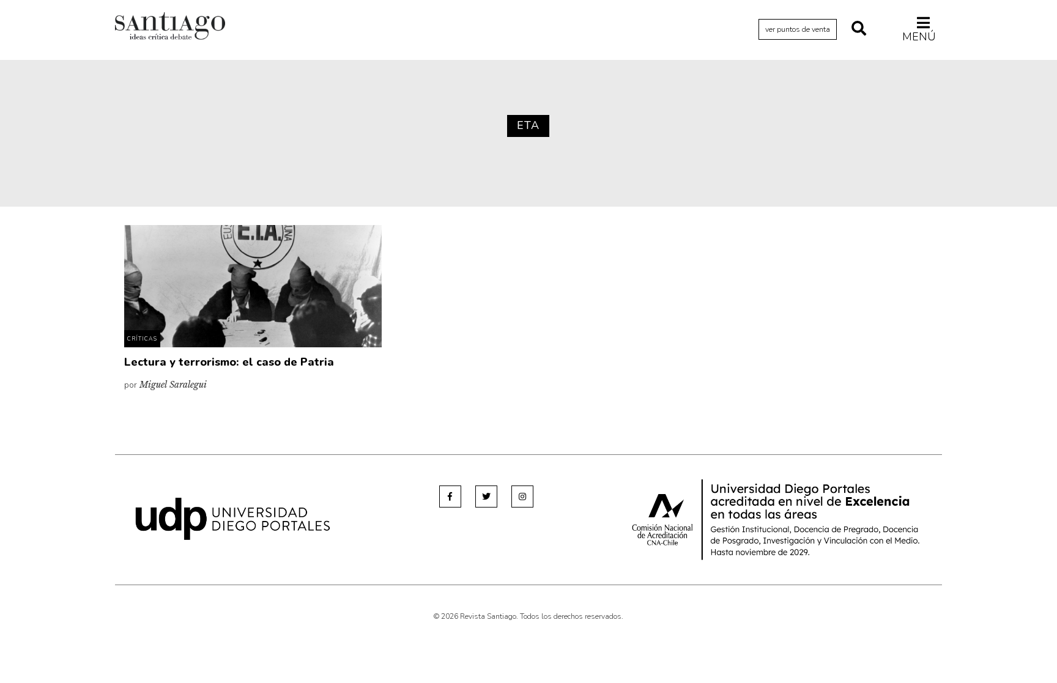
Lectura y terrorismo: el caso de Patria (229, 362)
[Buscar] (858, 29)
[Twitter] (486, 496)
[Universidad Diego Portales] (232, 518)
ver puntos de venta (797, 29)
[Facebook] (450, 496)
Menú (919, 36)
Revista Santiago (170, 27)
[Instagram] (522, 496)
